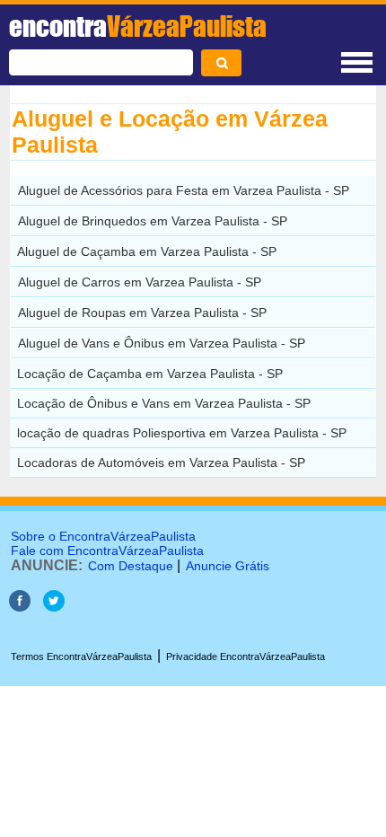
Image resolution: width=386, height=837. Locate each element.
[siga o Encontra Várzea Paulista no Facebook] (20, 606)
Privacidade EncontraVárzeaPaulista (245, 656)
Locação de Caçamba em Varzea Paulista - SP (150, 373)
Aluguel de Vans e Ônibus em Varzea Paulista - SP (161, 343)
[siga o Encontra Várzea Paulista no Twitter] (54, 606)
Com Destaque (130, 566)
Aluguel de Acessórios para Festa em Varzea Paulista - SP (183, 190)
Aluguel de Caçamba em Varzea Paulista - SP (146, 251)
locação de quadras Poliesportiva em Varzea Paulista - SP (182, 433)
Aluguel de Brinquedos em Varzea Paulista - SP (152, 221)
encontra (138, 26)
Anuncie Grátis (227, 566)
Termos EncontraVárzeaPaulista (81, 656)
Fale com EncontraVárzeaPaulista (107, 550)
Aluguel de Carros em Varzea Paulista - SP (139, 282)
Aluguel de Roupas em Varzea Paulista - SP (142, 312)
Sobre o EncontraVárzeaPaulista (103, 536)
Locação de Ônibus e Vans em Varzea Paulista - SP (164, 403)
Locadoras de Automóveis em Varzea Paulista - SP (161, 462)
